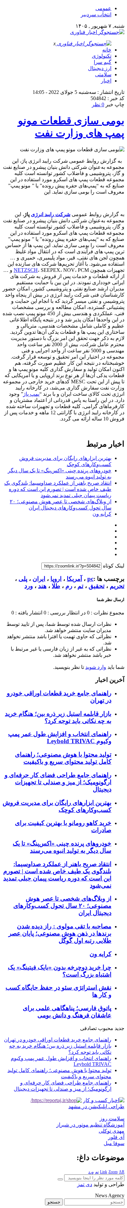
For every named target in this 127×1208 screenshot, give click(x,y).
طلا (56, 585)
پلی (23, 578)
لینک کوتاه (113, 565)
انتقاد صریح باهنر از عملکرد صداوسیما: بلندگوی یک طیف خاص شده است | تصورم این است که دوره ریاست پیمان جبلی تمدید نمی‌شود (57, 489)
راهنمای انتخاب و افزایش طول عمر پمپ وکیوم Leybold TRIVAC (59, 737)
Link (103, 1172)
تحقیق (97, 585)
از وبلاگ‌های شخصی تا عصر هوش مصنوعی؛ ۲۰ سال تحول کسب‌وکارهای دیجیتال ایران (62, 905)
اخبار (106, 80)
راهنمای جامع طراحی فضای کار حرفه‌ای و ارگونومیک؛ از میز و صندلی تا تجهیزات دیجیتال (58, 782)
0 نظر (98, 104)
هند (42, 585)
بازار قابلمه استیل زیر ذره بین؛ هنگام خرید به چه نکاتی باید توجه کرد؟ (58, 717)
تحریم (117, 585)
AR (121, 1172)
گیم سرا (102, 62)
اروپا (56, 578)
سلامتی (103, 74)
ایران (39, 578)
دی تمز (84, 1184)
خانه (106, 49)
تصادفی (88, 1028)
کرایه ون (101, 514)
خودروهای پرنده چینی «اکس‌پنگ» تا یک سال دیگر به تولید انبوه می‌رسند (62, 847)
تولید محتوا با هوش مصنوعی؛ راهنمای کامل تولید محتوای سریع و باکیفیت (63, 758)
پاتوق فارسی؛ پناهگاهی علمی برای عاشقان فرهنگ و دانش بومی (67, 1012)
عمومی (103, 8)
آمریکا (74, 578)
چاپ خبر (115, 104)
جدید (119, 1028)
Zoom (113, 1172)
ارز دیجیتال (99, 68)
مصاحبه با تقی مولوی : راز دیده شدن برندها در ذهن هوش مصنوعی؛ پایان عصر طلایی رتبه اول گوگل (59, 933)
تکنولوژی (101, 56)
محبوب (105, 1028)
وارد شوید (95, 667)
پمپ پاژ (31, 394)
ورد (28, 585)
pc (90, 578)
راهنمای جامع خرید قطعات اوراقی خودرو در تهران (57, 1039)
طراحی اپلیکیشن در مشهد (96, 1106)
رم (68, 585)
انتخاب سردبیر (96, 14)
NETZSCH (26, 270)
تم (80, 585)
